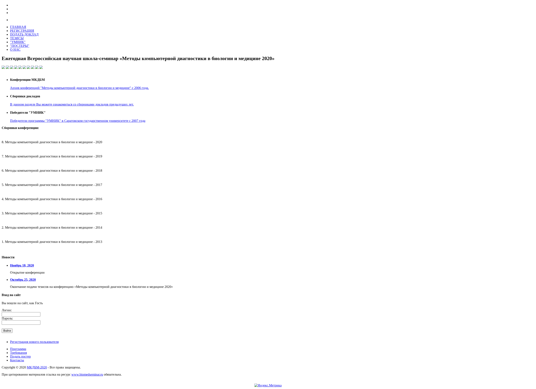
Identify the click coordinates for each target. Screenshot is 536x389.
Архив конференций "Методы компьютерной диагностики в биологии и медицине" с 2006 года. (79, 88)
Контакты (17, 360)
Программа (18, 349)
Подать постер (20, 356)
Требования (18, 352)
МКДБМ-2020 (37, 367)
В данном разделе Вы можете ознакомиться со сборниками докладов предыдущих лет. (72, 104)
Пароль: (7, 318)
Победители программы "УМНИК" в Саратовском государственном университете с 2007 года (77, 120)
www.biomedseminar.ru (87, 374)
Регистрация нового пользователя (34, 342)
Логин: (7, 310)
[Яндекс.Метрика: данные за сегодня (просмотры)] (268, 385)
